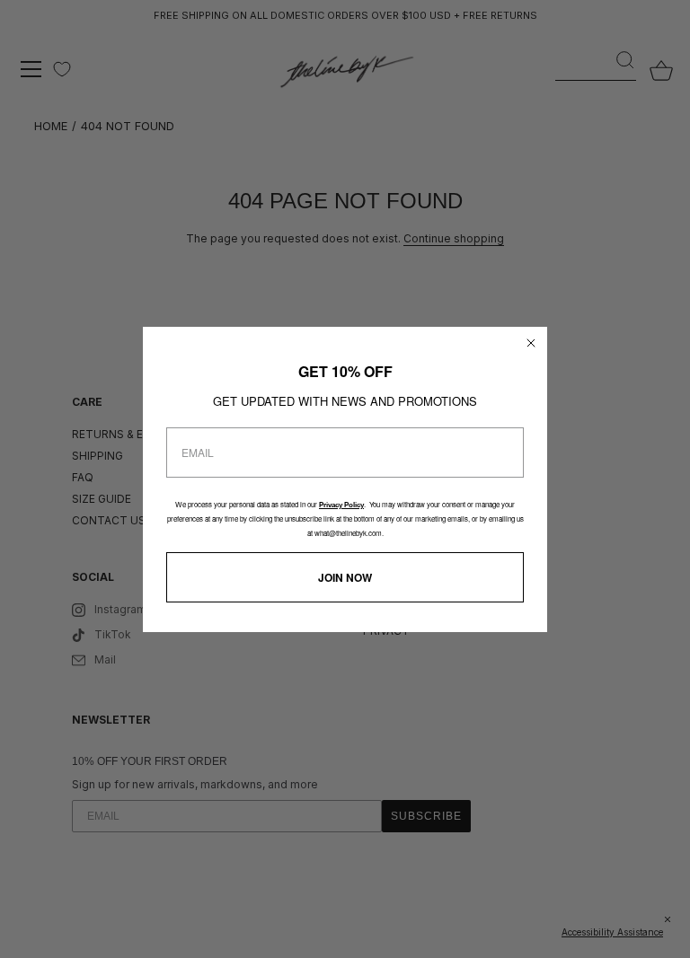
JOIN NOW (345, 577)
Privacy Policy (341, 505)
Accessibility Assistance (612, 932)
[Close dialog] (531, 343)
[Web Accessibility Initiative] (683, 934)
